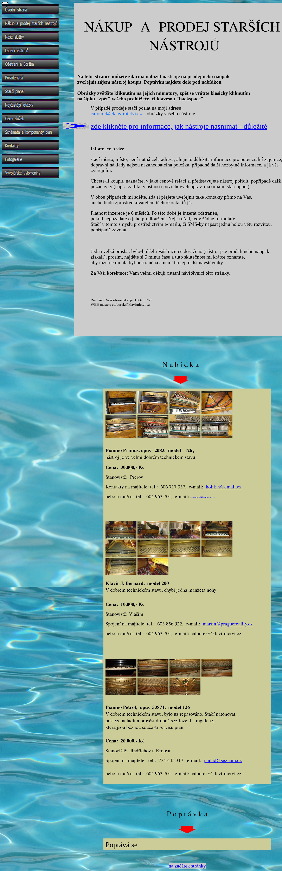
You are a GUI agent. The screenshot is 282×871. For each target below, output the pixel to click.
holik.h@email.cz (224, 486)
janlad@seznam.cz (223, 760)
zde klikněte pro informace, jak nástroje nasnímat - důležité (179, 126)
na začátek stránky (187, 866)
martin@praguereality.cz (228, 623)
